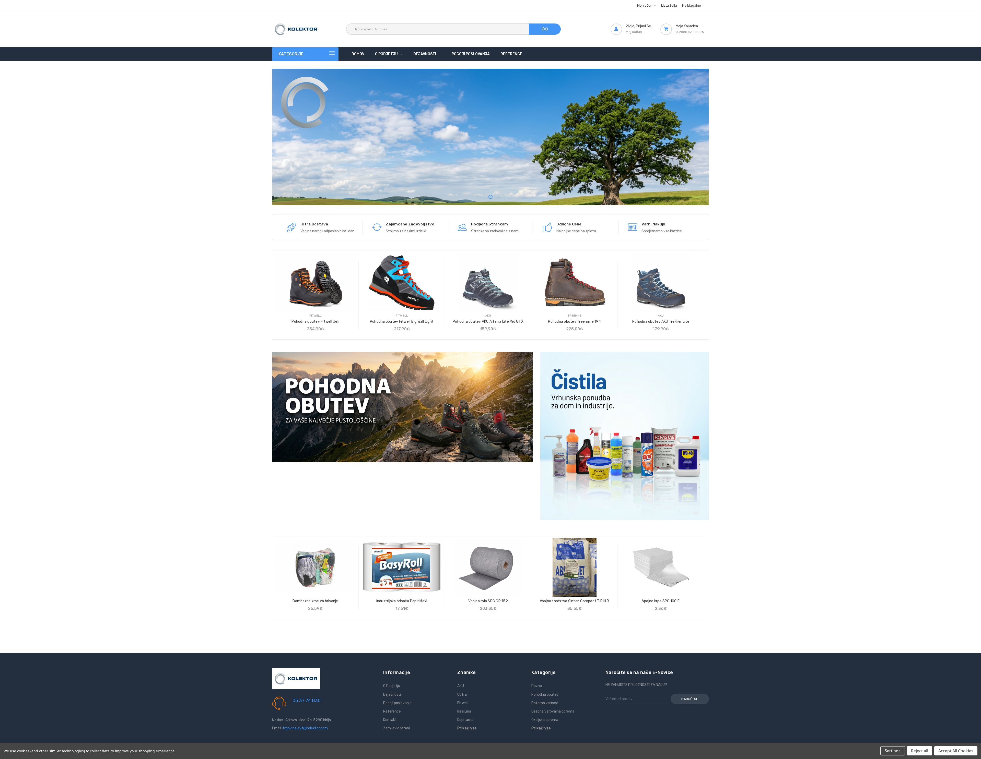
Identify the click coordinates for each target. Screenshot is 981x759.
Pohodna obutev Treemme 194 (574, 321)
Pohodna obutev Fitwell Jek (315, 321)
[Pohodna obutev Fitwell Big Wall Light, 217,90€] (401, 282)
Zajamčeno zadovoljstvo (410, 224)
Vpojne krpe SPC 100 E (661, 601)
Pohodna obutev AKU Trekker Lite (660, 321)
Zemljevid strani (396, 728)
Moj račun (645, 5)
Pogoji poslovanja (471, 54)
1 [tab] (490, 197)
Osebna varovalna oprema (552, 711)
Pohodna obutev (545, 694)
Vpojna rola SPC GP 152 (488, 601)
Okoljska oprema (544, 720)
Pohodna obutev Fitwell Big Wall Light (402, 321)
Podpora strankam (489, 224)
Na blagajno (691, 5)
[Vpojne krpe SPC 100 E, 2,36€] (660, 567)
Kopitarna (465, 720)
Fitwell (462, 703)
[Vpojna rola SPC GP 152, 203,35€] (488, 567)
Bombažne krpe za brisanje (315, 601)
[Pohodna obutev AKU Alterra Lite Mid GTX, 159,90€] (488, 282)
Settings (893, 751)
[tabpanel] (490, 140)
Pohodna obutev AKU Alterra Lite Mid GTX (488, 321)
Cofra (462, 694)
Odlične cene (569, 224)
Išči (545, 29)
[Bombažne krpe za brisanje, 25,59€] (315, 567)
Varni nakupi (653, 224)
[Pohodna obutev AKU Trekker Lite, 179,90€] (660, 282)
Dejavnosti (424, 54)
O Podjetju (386, 54)
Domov (358, 54)
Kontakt (390, 720)
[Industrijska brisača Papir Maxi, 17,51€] (401, 567)
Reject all (919, 751)
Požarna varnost (545, 703)
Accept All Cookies (955, 751)
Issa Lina (464, 711)
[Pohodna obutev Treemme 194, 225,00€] (574, 282)
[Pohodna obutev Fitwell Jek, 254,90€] (315, 282)
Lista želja (669, 5)
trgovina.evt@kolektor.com (305, 728)
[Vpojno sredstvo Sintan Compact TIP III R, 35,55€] (574, 567)
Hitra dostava (314, 224)
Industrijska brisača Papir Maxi (401, 601)
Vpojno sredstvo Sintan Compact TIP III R (574, 601)
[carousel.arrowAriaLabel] (291, 227)
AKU (460, 686)
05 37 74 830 (307, 700)
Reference (511, 54)
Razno (536, 686)
